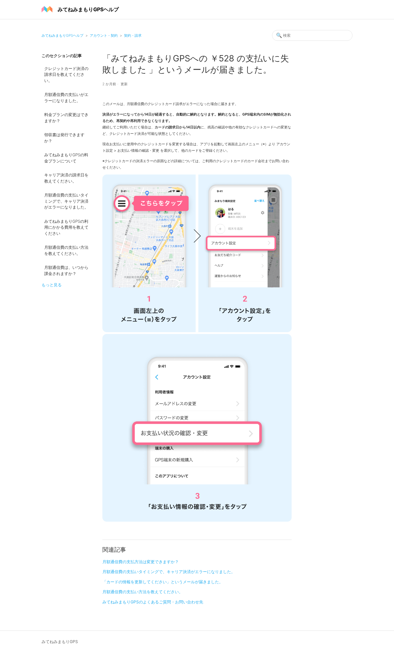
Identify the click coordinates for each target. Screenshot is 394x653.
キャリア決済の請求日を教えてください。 (66, 178)
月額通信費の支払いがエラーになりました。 (66, 97)
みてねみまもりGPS (60, 641)
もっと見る (52, 284)
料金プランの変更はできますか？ (66, 117)
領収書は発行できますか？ (64, 137)
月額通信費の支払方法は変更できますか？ (140, 561)
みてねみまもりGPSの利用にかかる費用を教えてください (66, 227)
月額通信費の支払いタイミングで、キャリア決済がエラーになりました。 (66, 201)
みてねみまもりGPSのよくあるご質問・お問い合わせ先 (152, 601)
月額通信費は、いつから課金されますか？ (66, 270)
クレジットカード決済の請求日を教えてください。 (66, 74)
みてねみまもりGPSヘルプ (62, 35)
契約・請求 (133, 35)
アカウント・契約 (104, 35)
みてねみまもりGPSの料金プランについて (66, 158)
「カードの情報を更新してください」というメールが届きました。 (162, 581)
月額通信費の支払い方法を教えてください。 (66, 250)
